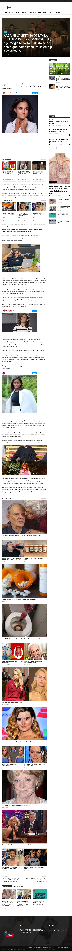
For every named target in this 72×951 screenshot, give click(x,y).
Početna (14, 0)
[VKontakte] (67, 1)
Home (3, 16)
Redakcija (7, 54)
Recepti (52, 12)
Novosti (11, 12)
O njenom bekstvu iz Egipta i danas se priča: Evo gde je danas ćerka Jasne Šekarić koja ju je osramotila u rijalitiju (36, 880)
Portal (51, 73)
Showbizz (23, 12)
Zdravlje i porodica (43, 12)
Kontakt (34, 0)
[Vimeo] (65, 1)
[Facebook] (60, 1)
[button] (68, 12)
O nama (38, 0)
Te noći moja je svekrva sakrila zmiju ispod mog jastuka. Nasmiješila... (63, 201)
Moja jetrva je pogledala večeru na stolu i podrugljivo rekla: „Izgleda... (64, 207)
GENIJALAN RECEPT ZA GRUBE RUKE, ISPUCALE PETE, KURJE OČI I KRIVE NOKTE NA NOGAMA (63, 86)
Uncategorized (53, 181)
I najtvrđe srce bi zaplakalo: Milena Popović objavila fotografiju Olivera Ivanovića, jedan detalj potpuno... (58, 141)
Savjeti (58, 12)
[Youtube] (69, 1)
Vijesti (17, 12)
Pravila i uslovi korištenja (45, 0)
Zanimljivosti (32, 12)
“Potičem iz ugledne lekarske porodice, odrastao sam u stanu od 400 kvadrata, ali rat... (59, 121)
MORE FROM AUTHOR (18, 886)
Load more (59, 148)
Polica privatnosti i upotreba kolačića (24, 0)
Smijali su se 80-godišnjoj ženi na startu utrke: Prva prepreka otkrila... (63, 221)
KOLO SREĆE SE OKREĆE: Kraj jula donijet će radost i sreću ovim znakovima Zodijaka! (58, 131)
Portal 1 (51, 134)
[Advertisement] (24, 71)
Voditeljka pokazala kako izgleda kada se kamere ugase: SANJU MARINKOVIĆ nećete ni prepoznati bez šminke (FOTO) (12, 880)
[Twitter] (62, 1)
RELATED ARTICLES (6, 886)
